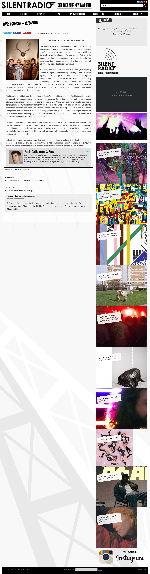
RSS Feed (26, 569)
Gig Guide (24, 14)
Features (117, 14)
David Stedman (46, 33)
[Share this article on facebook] (17, 33)
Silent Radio (50, 5)
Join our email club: (68, 569)
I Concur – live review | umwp (18, 196)
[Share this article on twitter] (8, 33)
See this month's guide (121, 34)
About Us (137, 14)
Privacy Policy (141, 569)
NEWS (58, 14)
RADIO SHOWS (98, 14)
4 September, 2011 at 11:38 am (15, 198)
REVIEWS (40, 14)
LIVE (13, 169)
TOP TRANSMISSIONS (77, 14)
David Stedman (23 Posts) (43, 151)
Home (9, 14)
